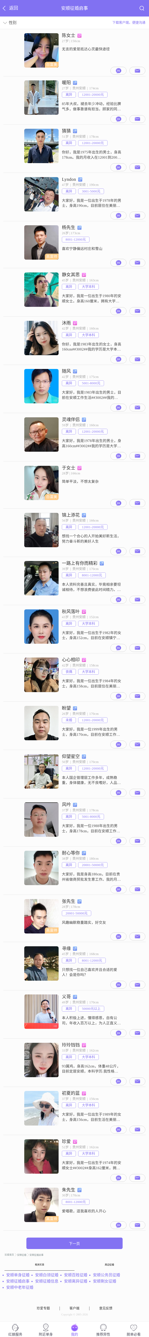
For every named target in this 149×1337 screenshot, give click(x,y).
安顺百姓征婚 (75, 1275)
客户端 (74, 1308)
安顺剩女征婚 (104, 1281)
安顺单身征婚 (17, 1275)
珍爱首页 (9, 1254)
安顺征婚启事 (36, 1255)
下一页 (74, 1244)
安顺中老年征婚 (19, 1287)
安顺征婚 (21, 1255)
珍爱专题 (43, 1308)
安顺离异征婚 (75, 1281)
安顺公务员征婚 (106, 1275)
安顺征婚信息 (46, 1281)
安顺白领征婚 (46, 1275)
